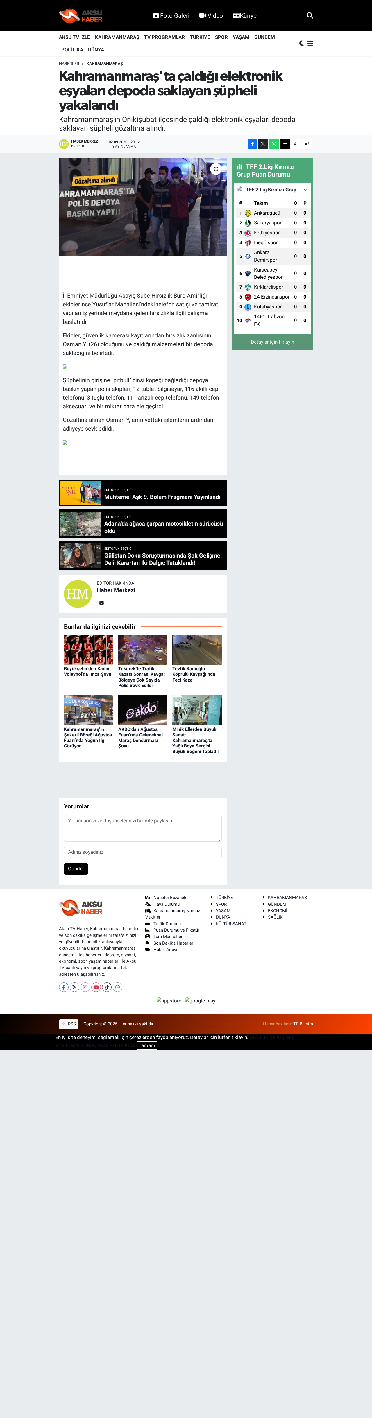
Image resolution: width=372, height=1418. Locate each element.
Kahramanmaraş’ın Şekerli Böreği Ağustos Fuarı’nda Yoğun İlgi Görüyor (88, 738)
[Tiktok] (107, 987)
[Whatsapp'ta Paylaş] (274, 144)
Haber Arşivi (165, 949)
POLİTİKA (72, 50)
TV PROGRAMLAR (164, 37)
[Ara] (310, 15)
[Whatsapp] (117, 987)
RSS (71, 1024)
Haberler (69, 63)
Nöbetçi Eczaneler (171, 897)
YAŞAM (241, 37)
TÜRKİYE (200, 37)
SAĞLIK (275, 917)
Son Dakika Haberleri (173, 943)
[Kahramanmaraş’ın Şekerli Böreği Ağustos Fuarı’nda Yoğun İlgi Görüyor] (88, 710)
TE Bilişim (303, 1024)
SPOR (221, 37)
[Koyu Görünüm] (302, 43)
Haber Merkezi (116, 590)
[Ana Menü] (309, 43)
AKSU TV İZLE (74, 37)
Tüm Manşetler (168, 936)
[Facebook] (64, 987)
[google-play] (200, 1000)
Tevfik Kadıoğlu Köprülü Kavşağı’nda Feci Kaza (193, 674)
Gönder (76, 868)
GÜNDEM (264, 37)
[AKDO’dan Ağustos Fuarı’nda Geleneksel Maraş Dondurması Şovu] (143, 710)
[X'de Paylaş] (263, 144)
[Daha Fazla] (285, 144)
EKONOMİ (277, 910)
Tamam (147, 1045)
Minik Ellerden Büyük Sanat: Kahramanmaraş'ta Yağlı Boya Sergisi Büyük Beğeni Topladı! (195, 740)
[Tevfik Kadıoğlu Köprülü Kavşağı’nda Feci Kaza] (197, 650)
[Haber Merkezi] (78, 593)
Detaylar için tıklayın (272, 342)
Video (215, 15)
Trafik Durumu (167, 923)
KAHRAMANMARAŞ (117, 37)
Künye (248, 15)
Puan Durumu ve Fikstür (176, 930)
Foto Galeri (174, 15)
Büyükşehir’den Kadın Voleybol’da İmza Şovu (87, 671)
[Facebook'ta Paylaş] (252, 144)
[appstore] (169, 1000)
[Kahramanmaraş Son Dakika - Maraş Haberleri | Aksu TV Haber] (81, 16)
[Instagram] (85, 987)
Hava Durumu (166, 904)
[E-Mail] (101, 603)
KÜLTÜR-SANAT (231, 923)
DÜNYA (96, 50)
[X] (74, 987)
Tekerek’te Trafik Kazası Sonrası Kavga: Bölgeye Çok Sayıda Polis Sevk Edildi (141, 677)
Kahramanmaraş (105, 63)
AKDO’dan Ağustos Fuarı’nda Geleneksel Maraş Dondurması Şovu (140, 738)
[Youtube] (96, 987)
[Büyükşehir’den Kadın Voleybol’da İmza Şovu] (88, 650)
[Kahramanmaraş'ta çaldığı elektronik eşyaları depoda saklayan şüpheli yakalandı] (143, 207)
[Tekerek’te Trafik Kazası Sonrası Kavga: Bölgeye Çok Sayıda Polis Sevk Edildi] (143, 650)
